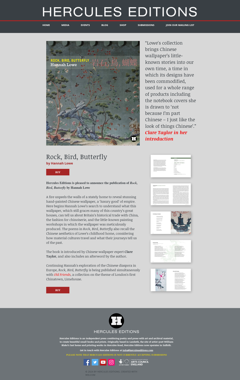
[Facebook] (87, 362)
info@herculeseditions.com (138, 350)
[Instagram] (111, 362)
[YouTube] (103, 362)
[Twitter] (95, 362)
